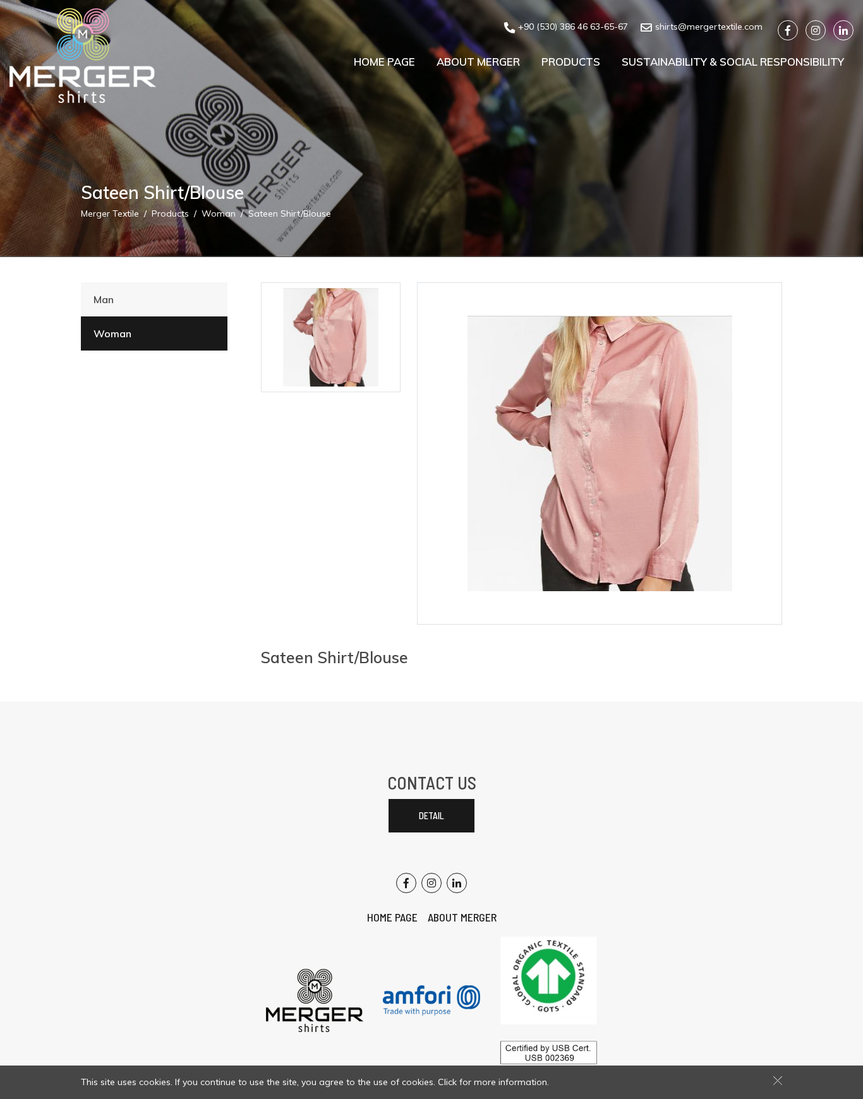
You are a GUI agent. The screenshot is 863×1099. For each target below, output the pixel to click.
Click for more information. (493, 1082)
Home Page (384, 61)
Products (570, 61)
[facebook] (788, 30)
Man (104, 299)
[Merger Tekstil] (82, 55)
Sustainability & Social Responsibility (733, 61)
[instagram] (816, 30)
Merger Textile (110, 213)
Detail (431, 815)
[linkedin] (843, 30)
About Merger (478, 61)
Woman (219, 213)
